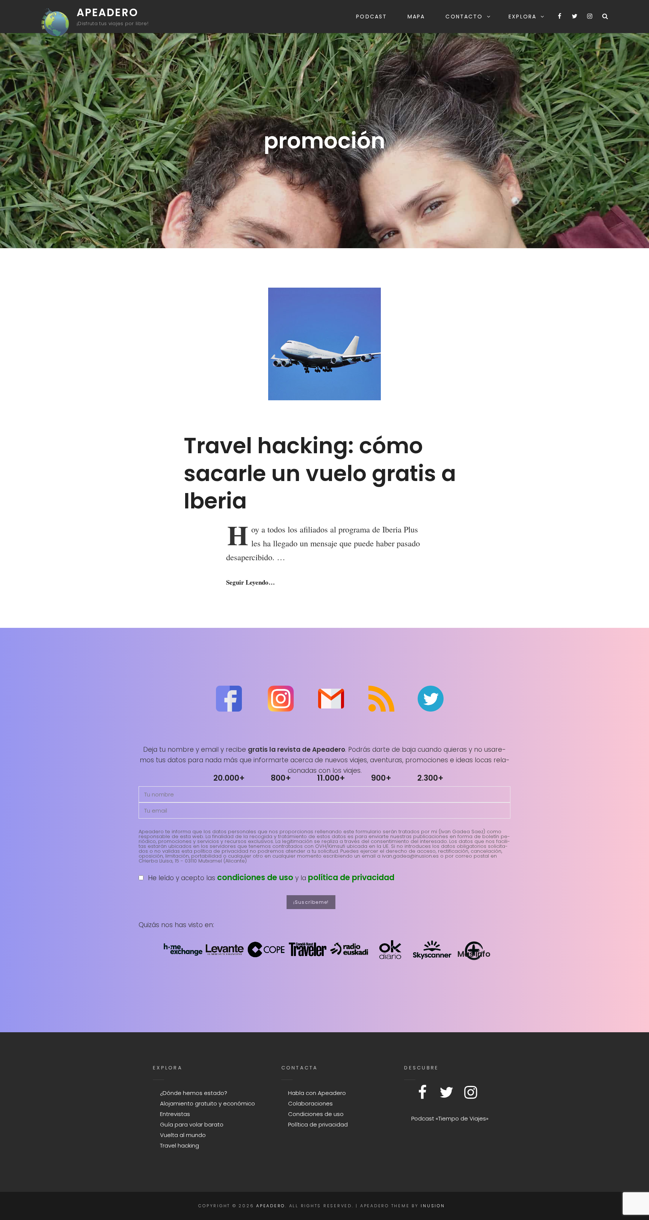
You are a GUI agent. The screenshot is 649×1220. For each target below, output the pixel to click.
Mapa (416, 16)
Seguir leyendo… (250, 582)
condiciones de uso (255, 877)
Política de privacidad (318, 1124)
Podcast (371, 16)
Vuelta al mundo (183, 1135)
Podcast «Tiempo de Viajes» (450, 1118)
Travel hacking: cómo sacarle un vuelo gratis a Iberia (320, 473)
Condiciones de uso (316, 1114)
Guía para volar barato (191, 1124)
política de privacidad (351, 877)
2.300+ (430, 777)
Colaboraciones (310, 1103)
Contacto (464, 16)
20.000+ (229, 777)
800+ (281, 777)
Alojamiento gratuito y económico (207, 1103)
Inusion (433, 1206)
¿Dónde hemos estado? (193, 1093)
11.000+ (331, 777)
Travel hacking (179, 1145)
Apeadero (107, 12)
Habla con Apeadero (317, 1093)
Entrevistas (175, 1114)
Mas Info (474, 954)
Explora (522, 16)
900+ (381, 777)
